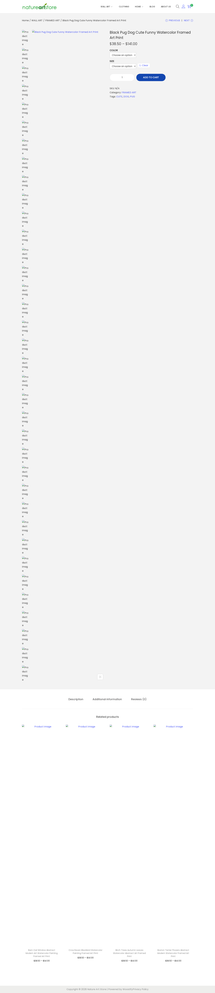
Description (75, 699)
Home (25, 20)
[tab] (75, 699)
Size (112, 61)
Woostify (128, 989)
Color (114, 50)
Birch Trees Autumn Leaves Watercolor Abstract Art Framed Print (129, 953)
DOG (126, 96)
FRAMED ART (52, 20)
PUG (132, 96)
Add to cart (151, 77)
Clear (145, 65)
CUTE (119, 96)
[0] (189, 6)
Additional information (107, 699)
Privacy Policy (140, 989)
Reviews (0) (139, 699)
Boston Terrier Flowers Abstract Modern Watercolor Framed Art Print (173, 953)
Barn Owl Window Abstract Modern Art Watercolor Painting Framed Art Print (42, 953)
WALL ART (37, 20)
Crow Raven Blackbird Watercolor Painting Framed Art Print (85, 952)
